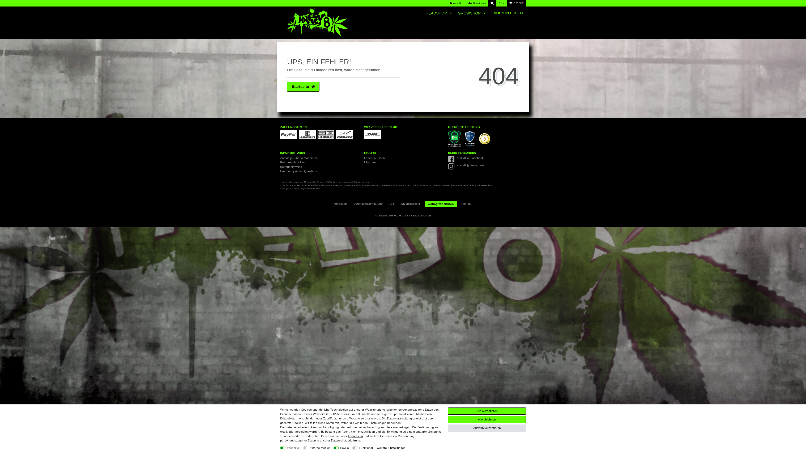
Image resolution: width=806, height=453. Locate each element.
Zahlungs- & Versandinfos (480, 185)
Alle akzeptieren (487, 411)
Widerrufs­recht (410, 203)
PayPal (344, 447)
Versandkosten (313, 188)
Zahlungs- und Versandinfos (299, 158)
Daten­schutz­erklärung (345, 440)
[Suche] (492, 3)
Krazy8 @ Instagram (470, 165)
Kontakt (466, 203)
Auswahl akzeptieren (487, 428)
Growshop (470, 13)
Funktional (366, 447)
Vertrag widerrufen (441, 204)
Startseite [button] (301, 87)
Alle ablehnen (487, 419)
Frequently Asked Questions (299, 171)
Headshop (437, 13)
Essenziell (293, 447)
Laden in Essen (507, 13)
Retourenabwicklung (293, 162)
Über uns (370, 162)
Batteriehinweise (291, 166)
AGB (392, 203)
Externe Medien (320, 447)
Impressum (355, 436)
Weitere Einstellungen (391, 447)
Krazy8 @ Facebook (470, 158)
